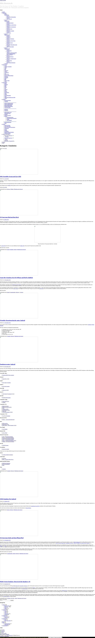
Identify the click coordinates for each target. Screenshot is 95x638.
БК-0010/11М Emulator (6, 397)
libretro (34, 587)
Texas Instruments (7, 95)
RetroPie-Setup (64, 590)
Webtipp (12, 189)
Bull (5, 69)
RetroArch (13, 587)
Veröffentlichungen (10, 117)
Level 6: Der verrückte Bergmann (11, 62)
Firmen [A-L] (4, 64)
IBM (5, 79)
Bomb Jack (63, 543)
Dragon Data (6, 74)
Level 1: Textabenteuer (9, 50)
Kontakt (3, 142)
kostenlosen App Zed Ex (35, 506)
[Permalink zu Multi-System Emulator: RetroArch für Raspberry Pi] (19, 579)
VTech (5, 98)
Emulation (11, 249)
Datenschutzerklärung (57, 637)
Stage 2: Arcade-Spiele (6, 20)
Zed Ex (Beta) (4, 432)
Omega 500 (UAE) (5, 401)
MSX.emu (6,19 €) (5, 424)
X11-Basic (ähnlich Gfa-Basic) (7, 454)
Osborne (5, 89)
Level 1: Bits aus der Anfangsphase (11, 16)
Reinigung (6, 110)
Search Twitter (3, 633)
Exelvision (6, 77)
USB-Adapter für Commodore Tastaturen (20, 585)
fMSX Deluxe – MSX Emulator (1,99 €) (9, 425)
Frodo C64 (4, 411)
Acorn (5, 65)
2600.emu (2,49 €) (5, 390)
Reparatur (6, 109)
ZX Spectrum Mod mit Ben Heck (9, 217)
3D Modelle (6, 131)
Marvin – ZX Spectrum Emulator (8, 437)
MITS (5, 85)
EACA (5, 129)
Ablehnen (52, 637)
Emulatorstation (25, 588)
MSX (5, 86)
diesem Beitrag (28, 507)
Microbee (6, 84)
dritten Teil (22, 245)
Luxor (5, 81)
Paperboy (88, 543)
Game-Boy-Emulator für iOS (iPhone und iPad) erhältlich (16, 277)
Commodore (6, 72)
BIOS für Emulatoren (6, 464)
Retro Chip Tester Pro (8, 135)
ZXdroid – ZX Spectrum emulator (8, 441)
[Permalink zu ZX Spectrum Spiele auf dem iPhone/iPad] (19, 535)
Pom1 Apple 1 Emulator (6, 382)
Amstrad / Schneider (7, 66)
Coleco (5, 71)
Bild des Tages (7, 605)
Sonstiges (3, 99)
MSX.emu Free (5, 423)
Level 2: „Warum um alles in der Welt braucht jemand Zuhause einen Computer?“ (12, 53)
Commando (68, 543)
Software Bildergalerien (8, 104)
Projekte (3, 124)
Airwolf (59, 543)
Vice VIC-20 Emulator (6, 415)
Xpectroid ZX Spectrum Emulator (8, 438)
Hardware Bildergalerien (8, 103)
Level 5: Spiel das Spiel (9, 60)
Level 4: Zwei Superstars (9, 28)
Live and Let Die (83, 543)
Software (8, 189)
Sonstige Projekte (7, 133)
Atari (5, 68)
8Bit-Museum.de (6, 3)
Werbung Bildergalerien (8, 106)
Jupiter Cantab (6, 80)
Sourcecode (41, 288)
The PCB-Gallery (7, 107)
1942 (57, 543)
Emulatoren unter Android (7, 364)
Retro (3, 621)
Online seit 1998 (3, 0)
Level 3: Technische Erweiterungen (11, 26)
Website (9, 185)
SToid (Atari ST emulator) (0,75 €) (8, 393)
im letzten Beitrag (6, 596)
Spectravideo (6, 92)
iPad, (5, 545)
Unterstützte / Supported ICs (9, 141)
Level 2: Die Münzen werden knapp (11, 24)
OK (49, 637)
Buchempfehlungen (7, 122)
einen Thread (15, 288)
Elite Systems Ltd (77, 542)
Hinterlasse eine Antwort (18, 189)
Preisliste (5, 114)
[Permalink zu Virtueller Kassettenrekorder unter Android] (19, 318)
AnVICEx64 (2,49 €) (6, 410)
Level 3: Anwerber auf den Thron (11, 40)
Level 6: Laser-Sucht (9, 32)
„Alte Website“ (9, 120)
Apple (5, 67)
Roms (3, 465)
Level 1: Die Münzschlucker (10, 22)
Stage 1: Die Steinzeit (6, 14)
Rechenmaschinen (7, 100)
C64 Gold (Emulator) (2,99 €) (7, 412)
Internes (5, 116)
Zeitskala (6, 63)
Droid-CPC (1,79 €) (5, 378)
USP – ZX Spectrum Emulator (7, 436)
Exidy (5, 78)
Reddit (2, 632)
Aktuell (8, 249)
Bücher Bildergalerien (8, 105)
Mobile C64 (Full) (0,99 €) (6, 407)
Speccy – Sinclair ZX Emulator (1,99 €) (9, 440)
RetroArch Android (5, 449)
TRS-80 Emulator (5, 445)
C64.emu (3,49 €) (5, 409)
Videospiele (6, 624)
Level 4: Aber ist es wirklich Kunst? (11, 58)
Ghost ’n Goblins (77, 543)
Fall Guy (71, 543)
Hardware (4, 618)
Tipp (5, 607)
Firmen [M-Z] (4, 82)
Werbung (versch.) (7, 115)
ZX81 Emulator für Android (8, 499)
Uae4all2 (3, 402)
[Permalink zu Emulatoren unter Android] (19, 361)
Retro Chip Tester (7, 620)
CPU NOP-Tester (7, 126)
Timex (5, 96)
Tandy (5, 93)
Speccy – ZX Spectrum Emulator (8, 439)
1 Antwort (21, 292)
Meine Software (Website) (4, 634)
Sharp (5, 90)
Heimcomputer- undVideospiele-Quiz (7, 113)
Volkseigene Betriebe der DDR (9, 97)
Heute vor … (6, 606)
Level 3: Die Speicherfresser (10, 56)
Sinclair (5, 91)
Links (5, 123)
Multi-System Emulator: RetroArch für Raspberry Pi (15, 581)
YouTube (2, 629)
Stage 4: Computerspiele (7, 48)
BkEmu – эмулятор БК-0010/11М (8, 419)
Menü (3, 143)
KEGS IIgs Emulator (6, 386)
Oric (5, 88)
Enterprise (6, 76)
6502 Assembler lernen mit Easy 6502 (10, 176)
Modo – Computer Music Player (7, 459)
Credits (8, 119)
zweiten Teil (3, 245)
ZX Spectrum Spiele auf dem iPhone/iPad (11, 538)
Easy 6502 (5, 187)
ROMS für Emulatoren (6, 463)
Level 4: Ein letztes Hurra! (10, 42)
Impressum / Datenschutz (4, 636)
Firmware (6, 140)
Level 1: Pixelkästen (9, 36)
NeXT (5, 87)
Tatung (5, 94)
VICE (3, 408)
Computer (6, 101)
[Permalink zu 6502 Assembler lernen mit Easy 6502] (19, 174)
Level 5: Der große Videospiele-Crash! (12, 44)
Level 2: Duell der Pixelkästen (10, 38)
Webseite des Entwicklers (16, 284)
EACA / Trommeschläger (8, 75)
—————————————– (10, 102)
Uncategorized (4, 625)
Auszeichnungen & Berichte (11, 118)
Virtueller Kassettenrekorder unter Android (12, 320)
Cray (5, 73)
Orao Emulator (4, 429)
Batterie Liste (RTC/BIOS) (9, 132)
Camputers (6, 70)
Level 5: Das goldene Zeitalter (10, 30)
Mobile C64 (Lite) (5, 406)
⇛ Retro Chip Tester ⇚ (6, 134)
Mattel (5, 83)
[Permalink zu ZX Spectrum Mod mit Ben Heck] (19, 214)
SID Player (4, 458)
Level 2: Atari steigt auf (9, 18)
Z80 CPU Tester (7, 125)
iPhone (1, 545)
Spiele (16, 598)
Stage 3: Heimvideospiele (7, 34)
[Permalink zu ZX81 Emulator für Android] (19, 496)
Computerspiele (12, 292)
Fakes (5, 619)
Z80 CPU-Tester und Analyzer (9, 127)
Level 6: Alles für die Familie (10, 46)
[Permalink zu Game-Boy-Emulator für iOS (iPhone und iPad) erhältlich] (19, 275)
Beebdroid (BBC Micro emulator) (8, 375)
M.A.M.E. (12, 598)
